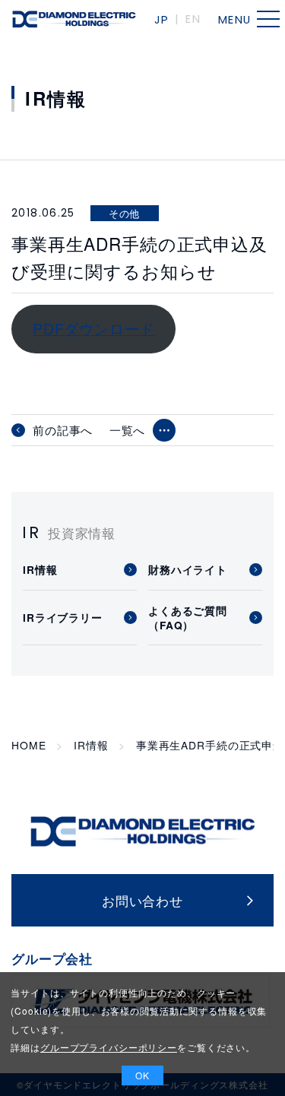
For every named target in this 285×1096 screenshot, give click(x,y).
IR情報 (91, 745)
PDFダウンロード (94, 328)
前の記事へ (63, 430)
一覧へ (127, 430)
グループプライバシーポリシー (108, 1047)
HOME (28, 745)
